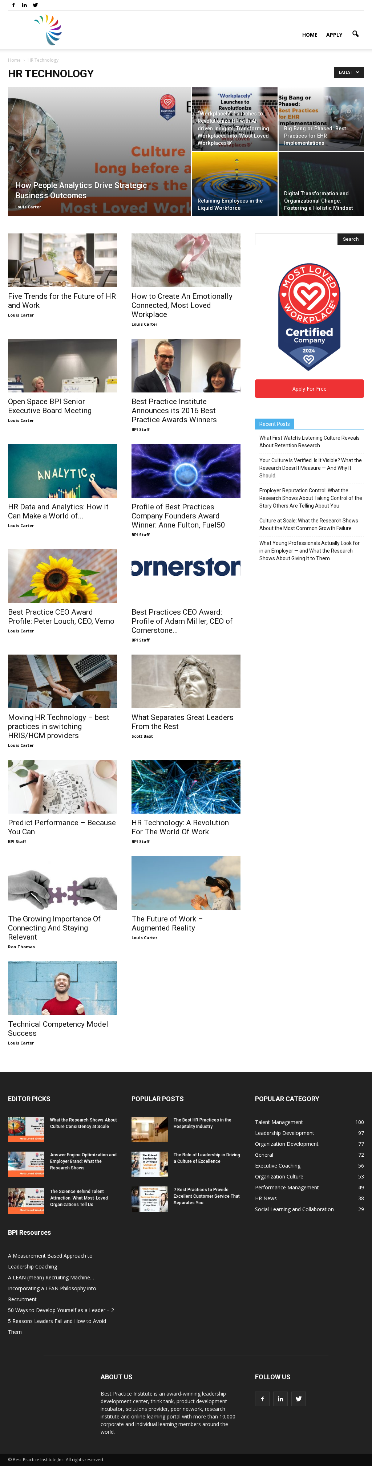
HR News (266, 1198)
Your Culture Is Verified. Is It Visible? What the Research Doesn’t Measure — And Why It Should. (310, 468)
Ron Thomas (21, 946)
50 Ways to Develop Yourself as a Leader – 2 (61, 1310)
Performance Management (287, 1187)
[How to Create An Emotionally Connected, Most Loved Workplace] (186, 260)
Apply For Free (309, 388)
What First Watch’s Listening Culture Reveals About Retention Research (309, 441)
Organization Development (287, 1143)
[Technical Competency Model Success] (62, 988)
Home (310, 34)
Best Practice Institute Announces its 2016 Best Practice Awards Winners (174, 410)
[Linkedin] (24, 5)
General (264, 1154)
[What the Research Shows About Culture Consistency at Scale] (26, 1129)
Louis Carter (28, 206)
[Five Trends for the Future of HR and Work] (62, 260)
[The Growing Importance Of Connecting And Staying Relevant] (62, 883)
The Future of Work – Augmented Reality (167, 923)
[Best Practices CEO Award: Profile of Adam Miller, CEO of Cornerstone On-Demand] (186, 567)
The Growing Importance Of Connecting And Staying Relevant (54, 928)
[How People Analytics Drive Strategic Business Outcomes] (99, 166)
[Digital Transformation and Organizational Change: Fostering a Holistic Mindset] (321, 184)
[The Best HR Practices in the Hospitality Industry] (150, 1129)
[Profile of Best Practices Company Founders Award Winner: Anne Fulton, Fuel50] (186, 471)
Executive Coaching (277, 1165)
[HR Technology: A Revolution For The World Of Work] (186, 787)
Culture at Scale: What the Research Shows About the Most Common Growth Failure (308, 524)
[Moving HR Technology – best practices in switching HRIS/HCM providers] (62, 681)
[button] (355, 34)
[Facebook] (13, 5)
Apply (334, 34)
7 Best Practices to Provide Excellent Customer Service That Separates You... (207, 1196)
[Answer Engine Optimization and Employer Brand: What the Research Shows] (26, 1164)
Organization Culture (279, 1176)
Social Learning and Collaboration (294, 1209)
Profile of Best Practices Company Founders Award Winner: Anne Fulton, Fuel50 (178, 515)
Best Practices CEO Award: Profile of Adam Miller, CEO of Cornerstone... (182, 621)
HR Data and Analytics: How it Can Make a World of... (58, 511)
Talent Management (279, 1122)
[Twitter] (35, 5)
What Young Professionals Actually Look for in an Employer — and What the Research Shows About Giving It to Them (309, 550)
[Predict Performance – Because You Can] (62, 787)
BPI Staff (141, 429)
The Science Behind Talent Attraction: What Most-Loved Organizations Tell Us (79, 1198)
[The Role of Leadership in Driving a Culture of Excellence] (150, 1164)
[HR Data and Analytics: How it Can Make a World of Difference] (62, 471)
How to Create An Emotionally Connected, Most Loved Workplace (182, 305)
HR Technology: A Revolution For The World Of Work (180, 827)
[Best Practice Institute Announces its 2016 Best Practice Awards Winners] (186, 365)
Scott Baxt (142, 736)
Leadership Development (284, 1132)
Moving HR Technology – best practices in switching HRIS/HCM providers (58, 726)
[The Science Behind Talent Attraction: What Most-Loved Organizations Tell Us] (26, 1201)
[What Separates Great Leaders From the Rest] (186, 681)
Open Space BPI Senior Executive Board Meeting (50, 406)
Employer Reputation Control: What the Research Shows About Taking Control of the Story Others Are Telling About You (310, 498)
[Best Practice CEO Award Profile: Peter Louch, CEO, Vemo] (62, 576)
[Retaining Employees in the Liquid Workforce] (235, 184)
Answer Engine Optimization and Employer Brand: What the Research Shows (83, 1161)
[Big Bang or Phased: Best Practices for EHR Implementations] (321, 119)
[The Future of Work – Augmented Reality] (186, 883)
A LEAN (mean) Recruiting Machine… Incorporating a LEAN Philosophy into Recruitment (52, 1288)
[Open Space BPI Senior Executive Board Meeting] (62, 365)
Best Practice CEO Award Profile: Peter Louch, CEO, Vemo (61, 617)
